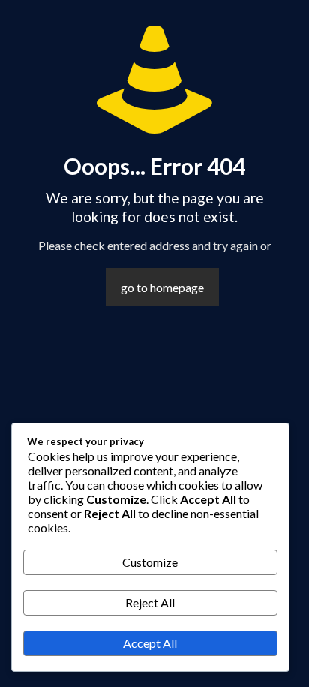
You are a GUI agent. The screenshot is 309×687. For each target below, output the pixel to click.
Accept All (150, 643)
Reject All (150, 602)
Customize (150, 562)
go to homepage (162, 287)
